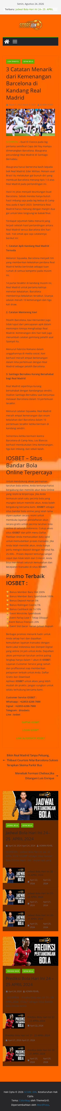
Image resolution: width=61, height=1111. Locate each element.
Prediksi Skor (13, 971)
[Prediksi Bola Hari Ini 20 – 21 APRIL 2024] (14, 1056)
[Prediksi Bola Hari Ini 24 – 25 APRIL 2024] (30, 951)
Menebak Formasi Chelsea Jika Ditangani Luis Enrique (34, 775)
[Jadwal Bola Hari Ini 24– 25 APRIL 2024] (30, 805)
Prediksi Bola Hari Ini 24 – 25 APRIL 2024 (30, 981)
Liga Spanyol (13, 61)
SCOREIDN (12, 141)
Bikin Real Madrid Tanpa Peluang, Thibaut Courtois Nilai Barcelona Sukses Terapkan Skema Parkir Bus (32, 760)
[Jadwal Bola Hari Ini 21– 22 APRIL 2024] (14, 899)
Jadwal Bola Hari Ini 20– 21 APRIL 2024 (40, 917)
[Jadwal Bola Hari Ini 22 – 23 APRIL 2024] (14, 877)
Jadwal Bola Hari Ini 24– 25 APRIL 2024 (28, 835)
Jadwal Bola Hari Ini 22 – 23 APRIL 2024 (41, 873)
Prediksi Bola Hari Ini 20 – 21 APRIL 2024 (40, 1051)
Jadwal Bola (12, 825)
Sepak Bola (28, 61)
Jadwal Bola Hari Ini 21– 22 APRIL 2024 (40, 895)
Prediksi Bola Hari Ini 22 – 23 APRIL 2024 (40, 1019)
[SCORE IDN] (7, 41)
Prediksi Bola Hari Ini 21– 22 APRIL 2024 (27, 1035)
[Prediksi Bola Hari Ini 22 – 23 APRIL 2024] (14, 1021)
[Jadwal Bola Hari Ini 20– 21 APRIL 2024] (14, 921)
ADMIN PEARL (46, 104)
